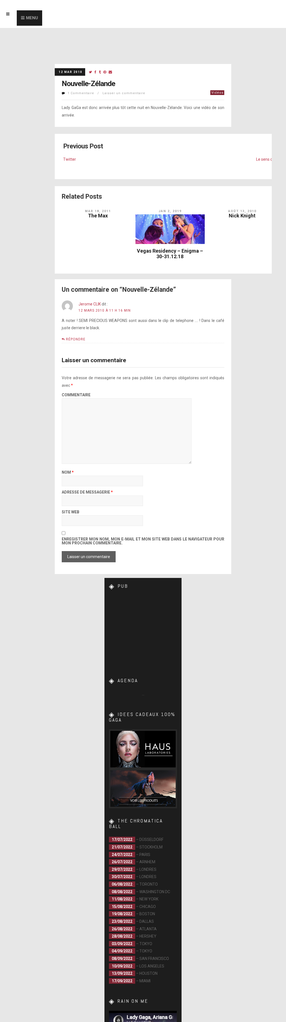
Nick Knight (242, 216)
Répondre (75, 339)
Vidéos (217, 92)
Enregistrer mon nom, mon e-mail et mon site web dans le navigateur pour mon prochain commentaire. (143, 541)
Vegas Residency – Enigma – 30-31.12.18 (170, 253)
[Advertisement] (149, 631)
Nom (68, 472)
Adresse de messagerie (87, 492)
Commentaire (76, 395)
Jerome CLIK (89, 304)
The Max (98, 216)
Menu (32, 17)
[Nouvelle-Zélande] (90, 72)
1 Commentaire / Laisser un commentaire (106, 93)
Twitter (69, 159)
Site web (70, 512)
